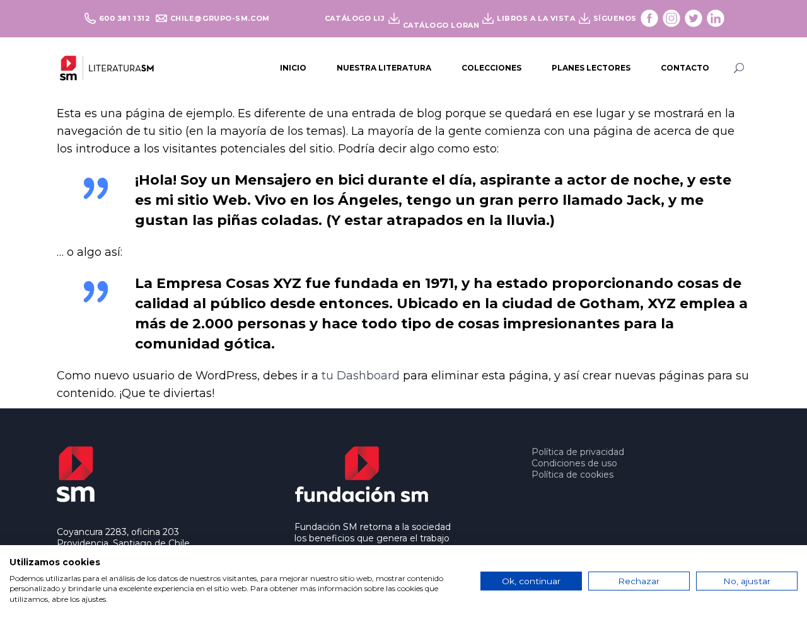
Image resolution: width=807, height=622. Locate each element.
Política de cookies (572, 474)
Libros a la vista (536, 18)
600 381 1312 (126, 18)
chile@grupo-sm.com (220, 18)
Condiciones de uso (574, 463)
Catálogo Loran (441, 25)
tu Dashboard (361, 376)
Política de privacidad (577, 452)
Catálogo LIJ (355, 18)
